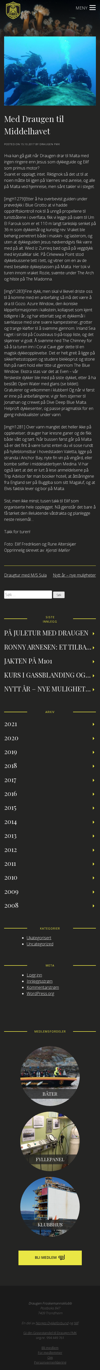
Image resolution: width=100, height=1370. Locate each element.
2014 (10, 821)
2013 (10, 835)
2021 (10, 723)
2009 (11, 891)
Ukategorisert (39, 938)
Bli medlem (46, 1257)
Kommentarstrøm (43, 987)
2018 (10, 765)
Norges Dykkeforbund (52, 1323)
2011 (10, 863)
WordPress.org (40, 993)
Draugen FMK (49, 144)
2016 (10, 793)
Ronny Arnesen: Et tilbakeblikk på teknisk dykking (50, 646)
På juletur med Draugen (46, 632)
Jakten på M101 (28, 660)
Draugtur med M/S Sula (25, 575)
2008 (11, 904)
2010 (10, 876)
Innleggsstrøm (40, 981)
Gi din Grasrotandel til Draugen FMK (50, 1332)
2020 (11, 737)
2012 (10, 849)
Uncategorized (40, 944)
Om (50, 1357)
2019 (10, 751)
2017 (10, 779)
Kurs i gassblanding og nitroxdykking (50, 674)
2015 (10, 807)
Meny (81, 8)
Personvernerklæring (50, 1362)
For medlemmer (50, 1352)
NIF (76, 1323)
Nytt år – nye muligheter (74, 575)
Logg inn (34, 975)
